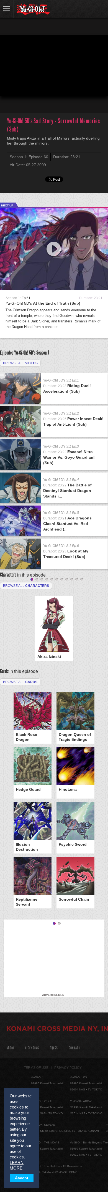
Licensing (32, 1048)
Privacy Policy (68, 1068)
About (10, 1048)
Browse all (20, 363)
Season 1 (42, 352)
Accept (21, 1178)
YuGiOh (33, 9)
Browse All (20, 682)
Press (54, 1048)
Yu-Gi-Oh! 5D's (43, 303)
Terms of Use (36, 1068)
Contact (74, 1048)
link (6, 9)
